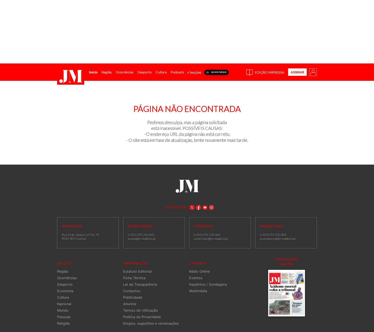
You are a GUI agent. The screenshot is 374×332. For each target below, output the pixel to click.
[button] (313, 72)
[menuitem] (93, 72)
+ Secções (194, 72)
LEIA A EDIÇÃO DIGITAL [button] (286, 261)
